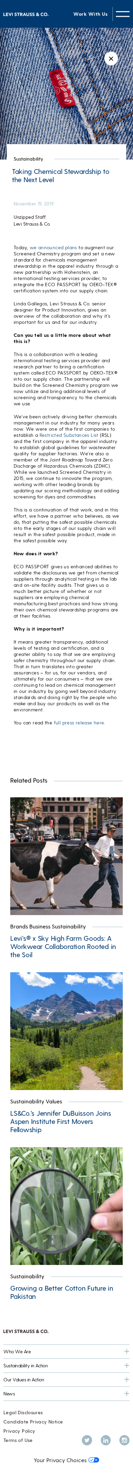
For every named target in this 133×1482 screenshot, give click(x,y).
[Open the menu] (123, 14)
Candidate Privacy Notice (33, 1421)
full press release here (79, 722)
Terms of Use (18, 1440)
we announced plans (53, 247)
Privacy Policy (19, 1431)
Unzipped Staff (30, 217)
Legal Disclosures (23, 1412)
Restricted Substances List (69, 435)
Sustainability (28, 159)
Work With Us (90, 14)
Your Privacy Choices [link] (60, 1460)
